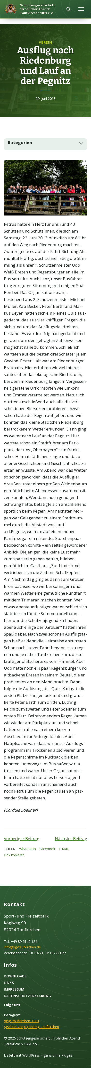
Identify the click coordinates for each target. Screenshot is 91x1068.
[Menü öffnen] (81, 9)
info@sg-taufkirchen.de (22, 947)
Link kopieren (14, 855)
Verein (45, 42)
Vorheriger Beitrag (21, 838)
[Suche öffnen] (68, 9)
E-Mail (63, 848)
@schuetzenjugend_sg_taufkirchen (31, 1026)
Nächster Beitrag (71, 838)
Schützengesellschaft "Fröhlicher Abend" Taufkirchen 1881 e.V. (37, 9)
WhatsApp (27, 848)
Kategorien (20, 142)
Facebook (47, 848)
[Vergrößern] (80, 166)
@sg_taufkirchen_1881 (21, 1021)
